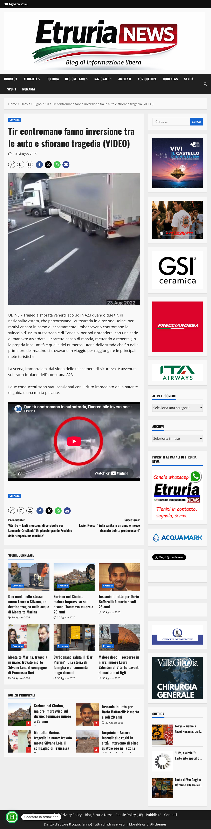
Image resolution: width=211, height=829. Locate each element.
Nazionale (101, 78)
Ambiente (124, 78)
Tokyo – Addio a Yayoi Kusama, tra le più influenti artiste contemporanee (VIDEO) (188, 728)
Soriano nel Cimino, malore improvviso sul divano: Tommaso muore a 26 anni (73, 604)
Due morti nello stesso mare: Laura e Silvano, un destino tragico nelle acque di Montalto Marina (28, 604)
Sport (11, 89)
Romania (28, 89)
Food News (170, 78)
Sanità (188, 78)
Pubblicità (153, 815)
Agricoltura (147, 78)
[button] (205, 84)
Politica (53, 78)
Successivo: (109, 525)
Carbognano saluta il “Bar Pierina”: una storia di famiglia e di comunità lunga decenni (73, 664)
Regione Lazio (75, 78)
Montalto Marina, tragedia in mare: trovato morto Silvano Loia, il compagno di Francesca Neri (27, 664)
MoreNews (137, 824)
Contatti (170, 815)
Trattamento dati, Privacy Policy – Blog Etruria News (72, 815)
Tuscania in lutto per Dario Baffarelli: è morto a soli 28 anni (119, 601)
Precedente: (40, 527)
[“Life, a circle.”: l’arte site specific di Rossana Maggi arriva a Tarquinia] (162, 761)
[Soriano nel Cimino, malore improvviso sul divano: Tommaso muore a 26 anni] (74, 577)
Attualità (30, 78)
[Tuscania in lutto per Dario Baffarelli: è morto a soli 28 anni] (119, 577)
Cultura (158, 713)
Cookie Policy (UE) (129, 815)
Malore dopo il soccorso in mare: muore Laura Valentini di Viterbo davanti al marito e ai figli (119, 664)
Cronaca (10, 78)
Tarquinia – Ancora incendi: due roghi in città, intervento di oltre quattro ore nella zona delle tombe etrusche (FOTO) (87, 741)
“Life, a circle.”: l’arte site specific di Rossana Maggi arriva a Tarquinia (188, 755)
